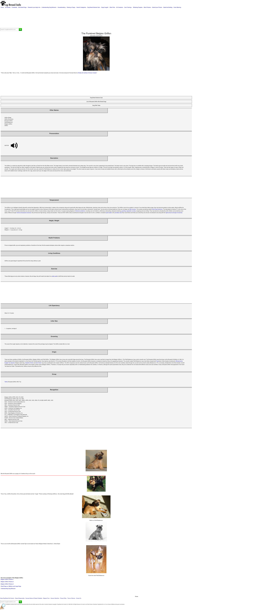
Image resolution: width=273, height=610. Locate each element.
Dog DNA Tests (96, 105)
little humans (132, 209)
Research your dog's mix (34, 7)
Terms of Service (71, 598)
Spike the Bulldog (167, 7)
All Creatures (119, 7)
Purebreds (14, 7)
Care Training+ (128, 7)
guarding (123, 211)
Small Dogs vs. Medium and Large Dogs (11, 586)
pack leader (109, 212)
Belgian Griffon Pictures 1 (7, 579)
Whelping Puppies (137, 7)
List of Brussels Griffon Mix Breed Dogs (96, 101)
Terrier (6, 382)
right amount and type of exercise (174, 212)
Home (2, 7)
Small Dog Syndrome (157, 209)
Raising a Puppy (71, 7)
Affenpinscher (179, 361)
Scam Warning (177, 7)
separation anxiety (131, 211)
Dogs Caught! (104, 7)
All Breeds (7, 7)
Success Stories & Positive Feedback (34, 598)
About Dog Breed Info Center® (7, 598)
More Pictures (147, 7)
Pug (157, 361)
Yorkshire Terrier (29, 363)
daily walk (54, 276)
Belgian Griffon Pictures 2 (7, 581)
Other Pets (112, 7)
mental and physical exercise (23, 212)
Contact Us (78, 598)
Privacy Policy (63, 598)
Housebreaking (61, 7)
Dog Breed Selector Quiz (93, 7)
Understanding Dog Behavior (49, 7)
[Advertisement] (42, 18)
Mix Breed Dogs (22, 7)
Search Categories (81, 7)
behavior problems (80, 211)
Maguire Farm (46, 598)
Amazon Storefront (55, 598)
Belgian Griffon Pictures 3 (7, 584)
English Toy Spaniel (10, 363)
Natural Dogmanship (19, 598)
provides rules (118, 212)
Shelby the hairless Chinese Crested (87, 73)
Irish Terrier (38, 363)
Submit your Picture (157, 7)
